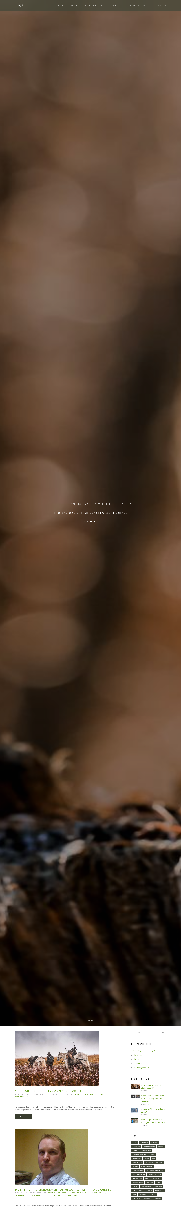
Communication (156, 1178)
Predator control (137, 1162)
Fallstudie (152, 1194)
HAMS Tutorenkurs (138, 1190)
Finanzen (149, 1190)
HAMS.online (136, 1198)
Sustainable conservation (139, 1154)
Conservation (144, 1142)
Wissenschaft (143, 1194)
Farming (135, 1166)
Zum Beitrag (90, 521)
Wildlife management (68, 1196)
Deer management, (71, 1193)
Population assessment (155, 1174)
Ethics (146, 1178)
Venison (147, 1158)
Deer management (146, 1150)
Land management (146, 1186)
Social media (149, 1182)
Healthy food (136, 1146)
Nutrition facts (137, 1158)
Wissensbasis (130, 5)
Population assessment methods (155, 1170)
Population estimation (139, 1174)
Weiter (23, 1116)
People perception (138, 1182)
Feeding (152, 1154)
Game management (138, 1170)
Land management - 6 (141, 1068)
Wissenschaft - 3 (139, 1063)
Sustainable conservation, (45, 1196)
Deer (153, 1158)
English (135, 1142)
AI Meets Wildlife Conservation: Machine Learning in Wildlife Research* (152, 1098)
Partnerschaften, (23, 1196)
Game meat (154, 1142)
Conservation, (55, 1193)
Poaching (160, 1146)
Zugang (75, 5)
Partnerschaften (23, 1097)
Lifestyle (159, 1182)
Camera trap (157, 1198)
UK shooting (149, 1162)
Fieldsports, (79, 1094)
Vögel (134, 1194)
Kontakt (147, 5)
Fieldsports (159, 1162)
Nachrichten (147, 1198)
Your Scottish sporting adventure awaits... (51, 1091)
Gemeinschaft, (92, 1094)
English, (84, 1193)
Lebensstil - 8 (137, 1059)
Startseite (61, 5)
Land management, (97, 1193)
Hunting (135, 1150)
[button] (160, 5)
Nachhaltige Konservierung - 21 (144, 1051)
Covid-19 (135, 1186)
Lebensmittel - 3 (138, 1055)
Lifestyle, (103, 1094)
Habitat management (146, 1166)
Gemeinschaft (158, 1186)
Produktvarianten (93, 5)
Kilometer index (137, 1178)
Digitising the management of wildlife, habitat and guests (63, 1189)
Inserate (113, 5)
